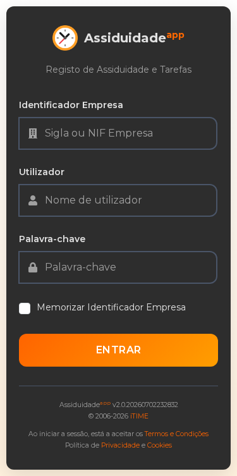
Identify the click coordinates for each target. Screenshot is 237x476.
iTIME (139, 416)
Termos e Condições (177, 434)
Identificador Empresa (71, 105)
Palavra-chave (52, 239)
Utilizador (41, 172)
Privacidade (120, 445)
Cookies (159, 445)
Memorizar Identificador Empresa (111, 307)
